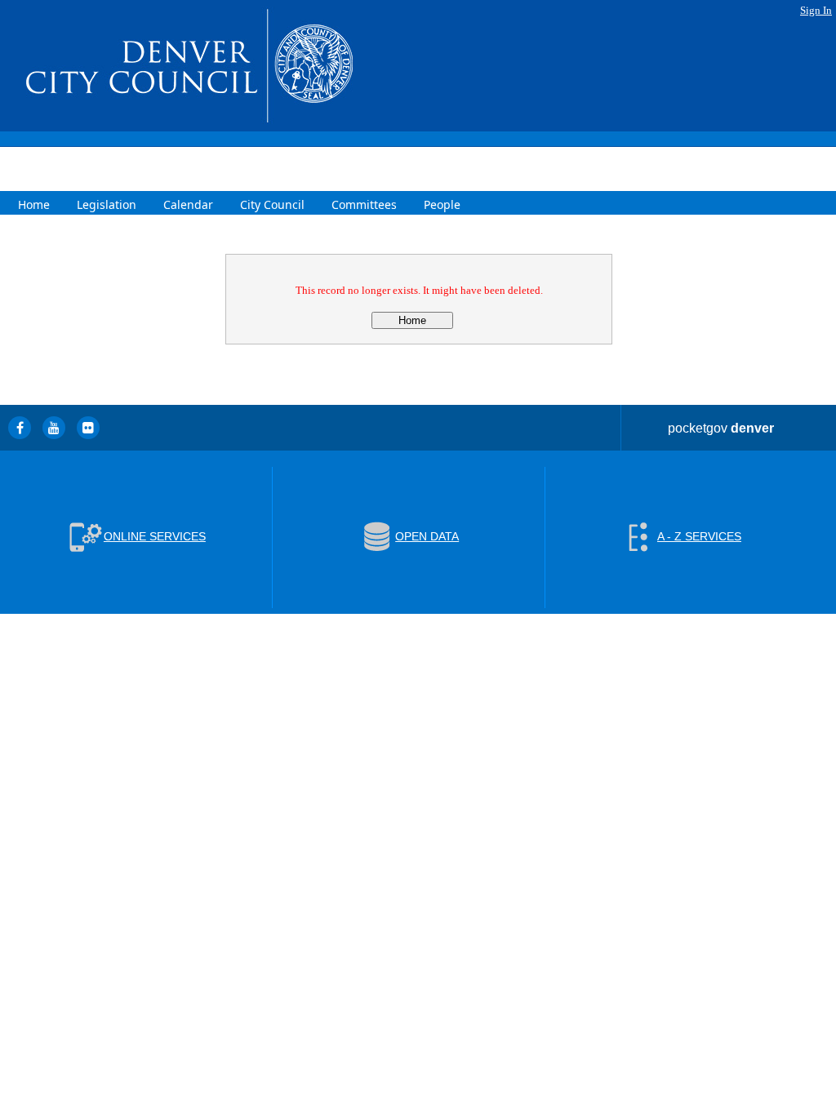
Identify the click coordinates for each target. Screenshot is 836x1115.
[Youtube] (53, 427)
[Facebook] (19, 427)
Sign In (816, 10)
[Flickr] (88, 427)
